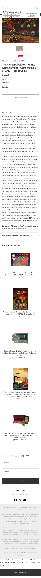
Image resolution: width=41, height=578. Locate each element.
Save (21, 56)
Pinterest (24, 500)
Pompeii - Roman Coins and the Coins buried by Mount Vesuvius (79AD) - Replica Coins (20, 313)
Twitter (20, 500)
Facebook (15, 500)
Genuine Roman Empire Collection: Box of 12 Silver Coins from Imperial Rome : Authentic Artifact (20, 353)
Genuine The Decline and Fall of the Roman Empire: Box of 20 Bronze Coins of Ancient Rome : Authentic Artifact (20, 435)
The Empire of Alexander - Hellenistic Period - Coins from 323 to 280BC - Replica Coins (20, 274)
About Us (10, 530)
